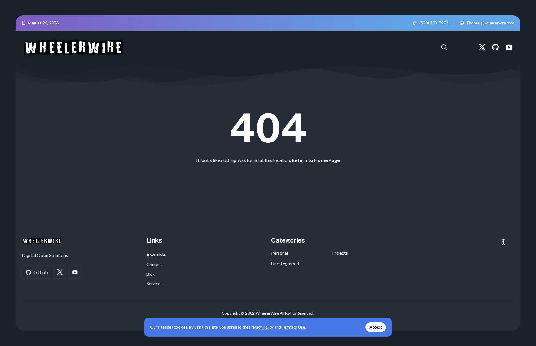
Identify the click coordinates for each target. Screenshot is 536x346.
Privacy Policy (261, 327)
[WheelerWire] (73, 46)
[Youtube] (509, 47)
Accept (375, 327)
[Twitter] (482, 47)
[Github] (495, 47)
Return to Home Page (316, 160)
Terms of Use (293, 327)
